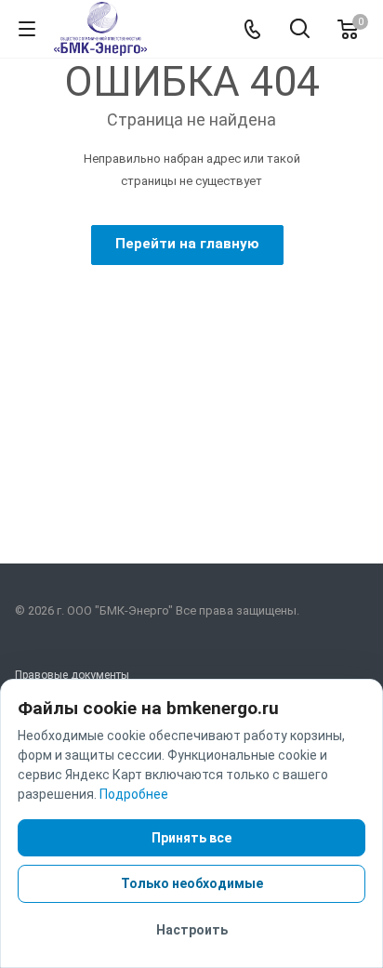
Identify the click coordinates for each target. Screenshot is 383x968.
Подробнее (133, 794)
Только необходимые (192, 883)
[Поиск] (300, 30)
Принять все (191, 837)
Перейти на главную (187, 243)
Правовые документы (72, 675)
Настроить (192, 929)
